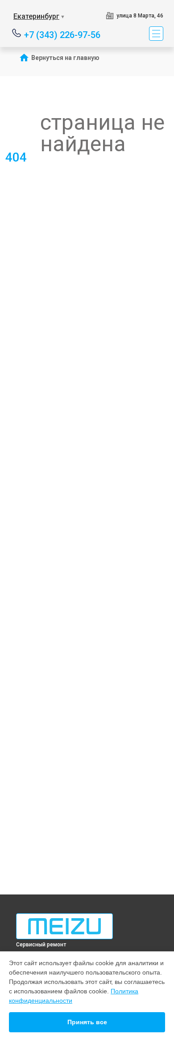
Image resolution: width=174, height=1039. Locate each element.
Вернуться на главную (65, 57)
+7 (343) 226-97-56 (62, 34)
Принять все (87, 1022)
